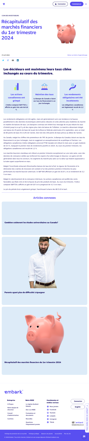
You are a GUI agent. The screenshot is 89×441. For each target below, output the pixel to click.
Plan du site (67, 433)
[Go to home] (4, 4)
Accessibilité (58, 433)
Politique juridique (34, 433)
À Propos (10, 404)
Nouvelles (29, 419)
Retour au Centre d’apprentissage (77, 55)
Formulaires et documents (30, 414)
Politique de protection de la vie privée (16, 433)
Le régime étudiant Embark (32, 405)
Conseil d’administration (13, 414)
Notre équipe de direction (12, 409)
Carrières (10, 419)
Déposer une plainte (47, 433)
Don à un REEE (30, 410)
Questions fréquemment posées (33, 423)
